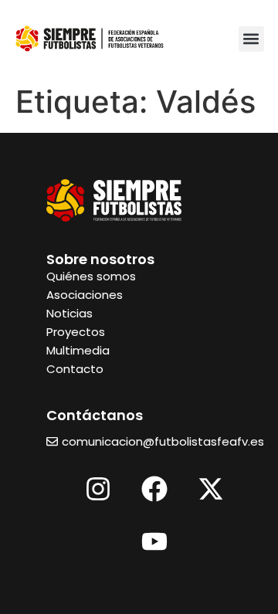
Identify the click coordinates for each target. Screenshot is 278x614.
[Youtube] (154, 541)
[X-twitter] (211, 489)
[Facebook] (154, 489)
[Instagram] (98, 489)
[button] (251, 39)
